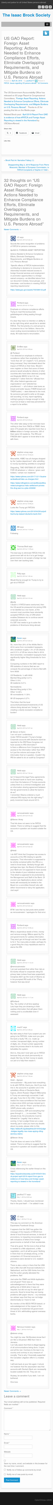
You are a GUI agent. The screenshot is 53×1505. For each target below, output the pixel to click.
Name (7, 1434)
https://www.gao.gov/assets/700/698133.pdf (28, 289)
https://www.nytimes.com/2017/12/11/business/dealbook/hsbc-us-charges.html (28, 477)
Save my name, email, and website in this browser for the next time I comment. (25, 1464)
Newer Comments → (12, 229)
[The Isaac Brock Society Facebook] (43, 7)
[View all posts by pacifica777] (36, 81)
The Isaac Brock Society (26, 15)
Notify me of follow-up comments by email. (24, 1469)
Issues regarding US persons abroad (23, 83)
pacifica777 (30, 81)
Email (7, 1442)
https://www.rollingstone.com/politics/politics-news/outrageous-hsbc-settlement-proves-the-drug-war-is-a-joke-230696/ (28, 485)
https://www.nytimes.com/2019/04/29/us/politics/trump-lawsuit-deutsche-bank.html (28, 512)
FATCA (6, 83)
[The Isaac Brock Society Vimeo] (46, 7)
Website (7, 1451)
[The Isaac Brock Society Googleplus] (39, 7)
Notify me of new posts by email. (20, 1474)
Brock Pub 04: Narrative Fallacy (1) (20, 160)
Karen (19, 638)
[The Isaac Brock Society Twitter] (50, 7)
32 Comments (43, 83)
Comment (8, 1408)
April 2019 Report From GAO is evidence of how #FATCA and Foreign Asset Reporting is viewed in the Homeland (26, 117)
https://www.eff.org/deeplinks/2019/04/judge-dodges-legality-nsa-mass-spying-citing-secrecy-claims (28, 1131)
